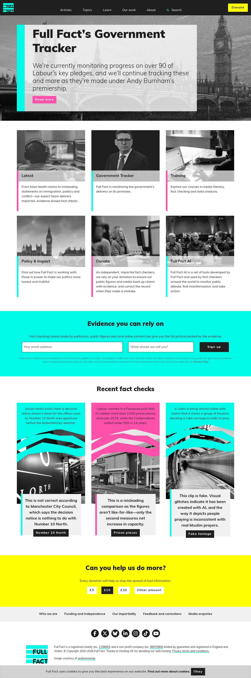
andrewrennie (86, 658)
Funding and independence (84, 614)
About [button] (151, 10)
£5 (92, 590)
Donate (238, 7)
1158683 (104, 647)
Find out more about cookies (168, 671)
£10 (107, 590)
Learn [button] (107, 10)
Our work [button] (129, 10)
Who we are (48, 614)
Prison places (125, 532)
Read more (44, 99)
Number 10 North (51, 532)
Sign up (214, 347)
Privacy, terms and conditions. (190, 651)
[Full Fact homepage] (8, 7)
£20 (123, 590)
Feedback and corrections (162, 614)
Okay (198, 671)
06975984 (156, 647)
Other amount (149, 590)
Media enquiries (200, 614)
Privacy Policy (201, 362)
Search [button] (176, 10)
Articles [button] (66, 10)
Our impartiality (124, 614)
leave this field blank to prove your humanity (17, 316)
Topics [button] (87, 10)
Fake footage (199, 534)
